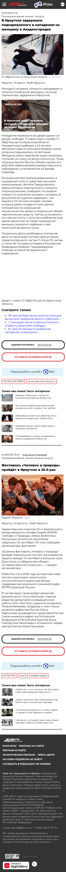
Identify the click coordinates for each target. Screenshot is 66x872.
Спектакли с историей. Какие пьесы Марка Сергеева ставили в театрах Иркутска (36, 721)
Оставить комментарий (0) (33, 357)
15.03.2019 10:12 (10, 13)
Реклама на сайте (31, 745)
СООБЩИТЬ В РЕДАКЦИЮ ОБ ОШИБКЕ (26, 763)
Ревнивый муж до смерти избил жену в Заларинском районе (35, 427)
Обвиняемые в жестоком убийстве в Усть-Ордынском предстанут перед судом (36, 417)
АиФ (27, 517)
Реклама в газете (14, 750)
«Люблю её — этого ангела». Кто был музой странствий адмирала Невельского (36, 690)
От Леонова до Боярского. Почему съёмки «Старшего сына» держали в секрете (36, 711)
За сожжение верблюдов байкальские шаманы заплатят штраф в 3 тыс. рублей (35, 406)
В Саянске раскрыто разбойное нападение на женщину (28, 330)
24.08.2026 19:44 (11, 454)
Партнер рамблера (30, 856)
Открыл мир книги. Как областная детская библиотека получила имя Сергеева (36, 701)
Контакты (9, 745)
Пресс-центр (46, 754)
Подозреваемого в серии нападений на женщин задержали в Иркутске (35, 437)
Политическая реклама (19, 754)
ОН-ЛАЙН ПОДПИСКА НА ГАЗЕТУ (22, 759)
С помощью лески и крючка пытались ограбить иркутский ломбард (32, 324)
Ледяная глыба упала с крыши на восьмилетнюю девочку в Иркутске (33, 396)
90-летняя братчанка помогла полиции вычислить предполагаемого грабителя (33, 317)
